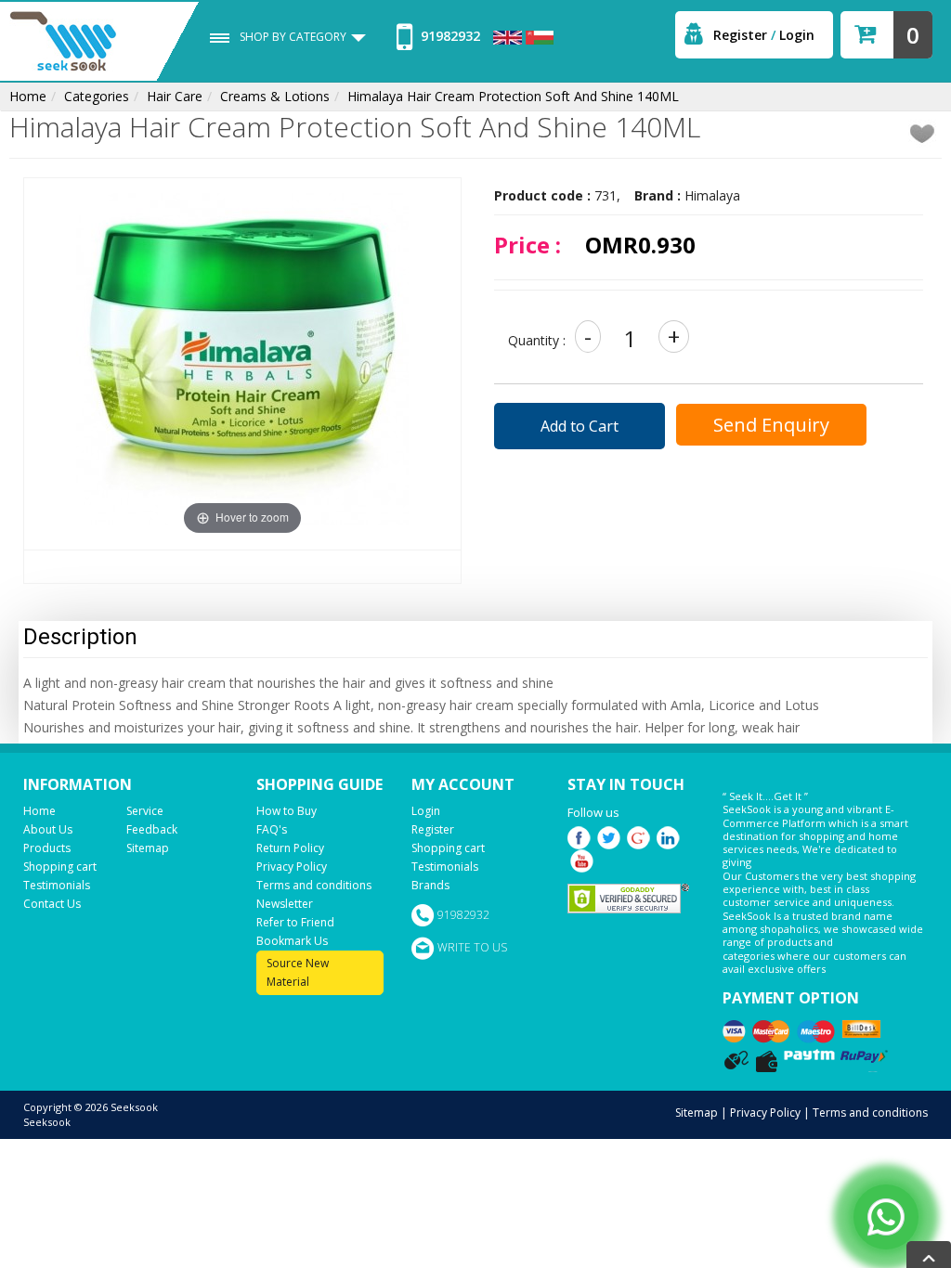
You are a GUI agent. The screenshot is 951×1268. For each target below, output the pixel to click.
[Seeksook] (63, 40)
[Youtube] (581, 859)
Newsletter (284, 904)
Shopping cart (60, 866)
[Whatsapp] (885, 1216)
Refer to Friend (295, 922)
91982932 (448, 36)
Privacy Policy (291, 866)
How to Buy (286, 811)
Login (796, 35)
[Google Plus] (638, 836)
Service (144, 811)
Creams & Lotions (275, 96)
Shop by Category (293, 37)
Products (47, 848)
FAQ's (271, 829)
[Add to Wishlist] (922, 134)
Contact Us (52, 904)
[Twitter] (608, 836)
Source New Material (298, 972)
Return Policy (290, 848)
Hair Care (174, 96)
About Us (47, 829)
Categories (96, 96)
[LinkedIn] (668, 836)
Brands (430, 885)
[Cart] (866, 28)
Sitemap (147, 848)
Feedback (151, 829)
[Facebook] (579, 836)
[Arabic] (540, 36)
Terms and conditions (313, 885)
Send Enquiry (771, 424)
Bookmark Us (292, 941)
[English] (509, 36)
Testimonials (56, 885)
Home (27, 96)
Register (740, 35)
